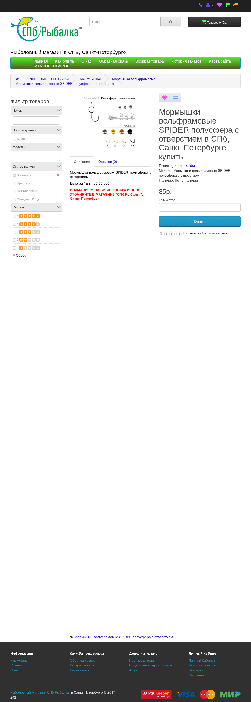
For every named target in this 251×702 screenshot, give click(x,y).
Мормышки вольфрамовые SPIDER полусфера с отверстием (64, 83)
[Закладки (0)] (219, 5)
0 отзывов (191, 232)
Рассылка (196, 674)
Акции (134, 669)
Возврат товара (149, 61)
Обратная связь (113, 61)
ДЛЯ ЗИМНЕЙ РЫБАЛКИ (49, 78)
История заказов (186, 61)
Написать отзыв (214, 232)
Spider (21, 138)
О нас (86, 61)
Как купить (64, 61)
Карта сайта (220, 61)
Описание (82, 161)
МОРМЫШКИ (90, 78)
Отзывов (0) (107, 161)
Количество (167, 200)
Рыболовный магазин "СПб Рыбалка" (40, 692)
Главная (40, 61)
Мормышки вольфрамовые (134, 78)
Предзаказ (24, 183)
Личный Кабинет (202, 660)
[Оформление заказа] (235, 5)
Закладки (196, 669)
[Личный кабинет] (209, 5)
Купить (200, 221)
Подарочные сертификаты (150, 664)
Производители (141, 660)
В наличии (24, 175)
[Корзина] (227, 5)
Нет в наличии (27, 191)
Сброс (21, 255)
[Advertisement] (111, 238)
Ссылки (16, 664)
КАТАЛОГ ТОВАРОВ (51, 66)
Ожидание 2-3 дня (29, 199)
